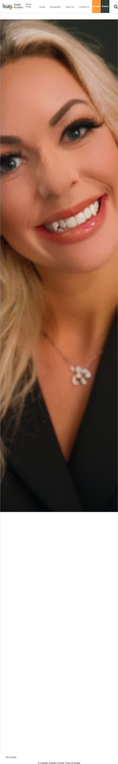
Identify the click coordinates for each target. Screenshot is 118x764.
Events (105, 6)
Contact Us (84, 7)
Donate (96, 6)
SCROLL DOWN (59, 745)
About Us (70, 7)
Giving (42, 7)
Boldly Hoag (28, 5)
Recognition (55, 7)
